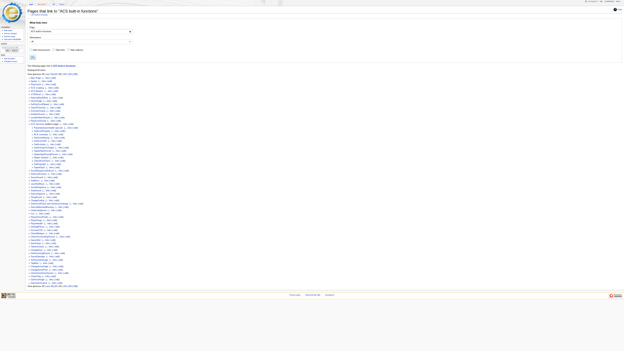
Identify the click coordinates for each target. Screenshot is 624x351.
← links (46, 78)
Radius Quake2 (41, 157)
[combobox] (81, 31)
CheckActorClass (42, 161)
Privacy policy (295, 295)
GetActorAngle (38, 280)
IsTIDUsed (36, 94)
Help (620, 9)
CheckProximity (38, 108)
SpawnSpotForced (42, 151)
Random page (9, 36)
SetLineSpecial (38, 194)
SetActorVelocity (42, 138)
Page (31, 4)
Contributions (609, 1)
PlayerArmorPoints (39, 217)
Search (4, 44)
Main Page (36, 78)
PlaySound (36, 84)
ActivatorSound (38, 111)
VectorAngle (36, 101)
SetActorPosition (39, 174)
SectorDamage (38, 256)
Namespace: (35, 37)
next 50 (49, 74)
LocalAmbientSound (40, 118)
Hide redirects (76, 50)
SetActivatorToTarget (44, 148)
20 (56, 74)
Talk (601, 1)
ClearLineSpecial (38, 210)
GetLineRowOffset (39, 98)
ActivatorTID (37, 230)
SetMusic (35, 181)
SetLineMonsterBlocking (42, 207)
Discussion (42, 4)
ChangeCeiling (37, 200)
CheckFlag (36, 276)
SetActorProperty (42, 131)
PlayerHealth (37, 223)
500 (75, 74)
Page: (32, 27)
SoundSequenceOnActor (42, 171)
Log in (618, 1)
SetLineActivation (39, 283)
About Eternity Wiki (313, 295)
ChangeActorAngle (39, 266)
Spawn (34, 81)
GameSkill (35, 240)
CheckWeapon (37, 233)
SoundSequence (38, 187)
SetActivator (40, 144)
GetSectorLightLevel (40, 253)
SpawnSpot (39, 167)
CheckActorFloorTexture (42, 273)
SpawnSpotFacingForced (46, 154)
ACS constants (41, 134)
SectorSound (37, 177)
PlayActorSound (38, 121)
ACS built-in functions (39, 15)
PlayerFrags (36, 220)
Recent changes (10, 33)
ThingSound (36, 197)
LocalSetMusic (38, 184)
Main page (8, 30)
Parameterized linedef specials (48, 128)
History (62, 4)
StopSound (36, 190)
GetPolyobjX (40, 164)
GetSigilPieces (38, 227)
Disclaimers (329, 295)
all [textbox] (32, 41)
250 (70, 74)
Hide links (60, 50)
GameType (36, 243)
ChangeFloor (37, 250)
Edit (53, 4)
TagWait (34, 263)
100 (64, 74)
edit (53, 78)
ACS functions (37, 124)
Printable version (10, 61)
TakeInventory (37, 247)
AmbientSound (38, 114)
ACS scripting (37, 88)
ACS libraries (37, 91)
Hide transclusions (41, 50)
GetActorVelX (40, 141)
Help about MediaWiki (12, 39)
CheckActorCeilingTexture (43, 237)
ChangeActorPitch (39, 270)
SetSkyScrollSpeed (40, 104)
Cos (32, 214)
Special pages (9, 58)
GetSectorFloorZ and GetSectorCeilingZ (49, 204)
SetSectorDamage (39, 260)
